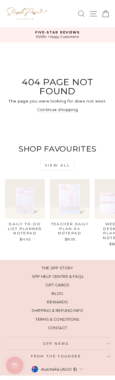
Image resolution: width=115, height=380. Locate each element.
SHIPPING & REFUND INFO (57, 310)
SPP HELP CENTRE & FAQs (57, 276)
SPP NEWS (56, 344)
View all (57, 165)
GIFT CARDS (57, 285)
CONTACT (57, 328)
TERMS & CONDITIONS (57, 319)
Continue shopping (57, 109)
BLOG (57, 293)
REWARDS (57, 302)
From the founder (56, 356)
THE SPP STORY (57, 268)
